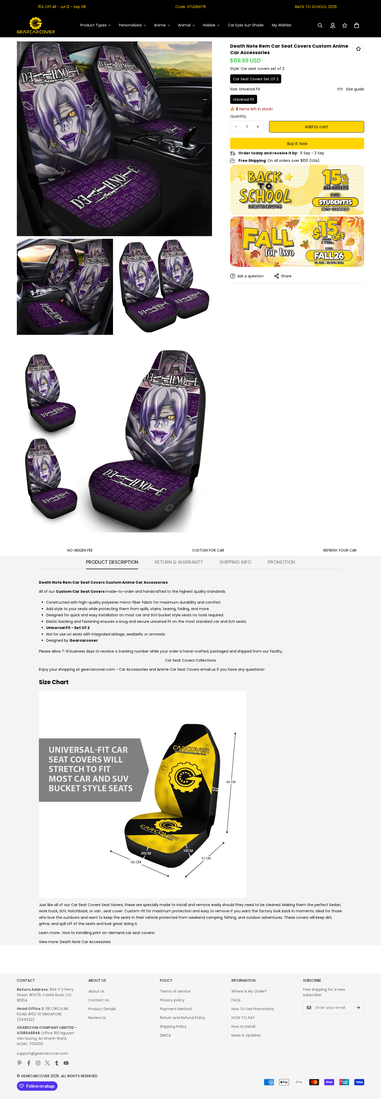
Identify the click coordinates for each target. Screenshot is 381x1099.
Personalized (130, 25)
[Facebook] (28, 1063)
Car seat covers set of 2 (255, 79)
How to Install (243, 1026)
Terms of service (175, 991)
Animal (184, 25)
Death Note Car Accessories (85, 941)
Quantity (238, 116)
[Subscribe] (358, 1008)
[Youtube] (66, 1063)
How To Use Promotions (252, 1008)
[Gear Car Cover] (35, 25)
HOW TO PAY (243, 1017)
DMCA (165, 1035)
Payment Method (176, 1008)
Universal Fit (243, 99)
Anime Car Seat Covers (178, 669)
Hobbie (209, 25)
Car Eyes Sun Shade (246, 25)
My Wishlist (282, 25)
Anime (160, 25)
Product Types (93, 25)
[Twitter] (47, 1063)
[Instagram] (38, 1063)
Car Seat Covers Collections (190, 660)
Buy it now (297, 144)
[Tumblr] (56, 1063)
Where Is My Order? (249, 991)
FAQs (236, 1000)
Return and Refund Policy (182, 1017)
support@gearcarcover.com (42, 1053)
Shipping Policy (173, 1026)
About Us (96, 991)
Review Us (97, 1017)
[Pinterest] (19, 1063)
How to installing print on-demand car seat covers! (108, 932)
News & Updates (246, 1035)
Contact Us (98, 1000)
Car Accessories (133, 669)
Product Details (102, 1008)
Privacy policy (172, 1000)
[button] (357, 25)
